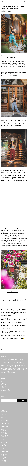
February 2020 (4, 410)
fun (1, 300)
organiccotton (11, 300)
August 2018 (4, 429)
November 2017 (5, 436)
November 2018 (5, 424)
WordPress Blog (5, 389)
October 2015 (4, 451)
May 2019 (3, 416)
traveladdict (21, 300)
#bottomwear (5, 299)
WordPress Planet (5, 390)
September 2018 (5, 427)
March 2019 (4, 419)
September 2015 (5, 452)
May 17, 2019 (3, 10)
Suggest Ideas (4, 384)
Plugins (3, 383)
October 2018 (4, 426)
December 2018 (5, 423)
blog (9, 299)
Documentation (4, 381)
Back (3, 2)
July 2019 (3, 413)
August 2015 (4, 454)
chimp (12, 299)
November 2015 (5, 449)
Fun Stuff (13, 11)
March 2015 (4, 461)
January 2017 (4, 444)
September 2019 (5, 411)
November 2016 (5, 447)
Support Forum (4, 386)
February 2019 (4, 420)
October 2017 (4, 438)
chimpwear (10, 10)
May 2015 (3, 458)
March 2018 (4, 433)
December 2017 (5, 435)
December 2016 (5, 445)
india (4, 300)
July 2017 (3, 439)
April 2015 (3, 460)
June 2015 (3, 457)
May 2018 (3, 432)
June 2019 (3, 414)
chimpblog (15, 299)
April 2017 (3, 441)
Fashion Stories (8, 11)
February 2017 (4, 442)
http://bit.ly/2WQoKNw (12, 292)
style (15, 300)
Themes (3, 387)
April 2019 (3, 417)
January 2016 (4, 448)
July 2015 (3, 455)
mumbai (6, 300)
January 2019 (4, 422)
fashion (24, 299)
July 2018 (3, 430)
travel (18, 300)
